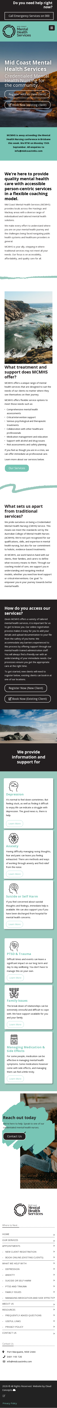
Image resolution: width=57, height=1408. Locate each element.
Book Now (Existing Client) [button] (29, 699)
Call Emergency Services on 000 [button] (29, 16)
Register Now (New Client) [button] (26, 688)
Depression (12, 1269)
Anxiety (10, 1274)
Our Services (10, 1240)
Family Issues (13, 1292)
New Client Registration (20, 1251)
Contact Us (9, 1332)
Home (5, 1234)
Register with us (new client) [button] (27, 94)
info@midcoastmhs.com (28, 150)
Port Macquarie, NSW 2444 (20, 1351)
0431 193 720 (14, 1356)
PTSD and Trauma (16, 1286)
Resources (8, 1309)
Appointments (11, 1245)
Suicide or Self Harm (18, 1280)
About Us (8, 1303)
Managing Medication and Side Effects (29, 1297)
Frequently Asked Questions (23, 1315)
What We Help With (14, 1263)
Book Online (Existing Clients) (24, 1257)
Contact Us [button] (14, 1136)
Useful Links (13, 1321)
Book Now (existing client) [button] (28, 105)
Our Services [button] (17, 468)
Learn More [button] (15, 823)
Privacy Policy (14, 1326)
